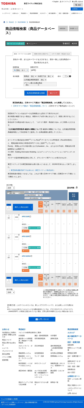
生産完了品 (42, 76)
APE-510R (25, 216)
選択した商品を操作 (21, 207)
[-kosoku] (52, 211)
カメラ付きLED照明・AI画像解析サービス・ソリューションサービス (41, 374)
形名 (22, 54)
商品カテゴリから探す (41, 383)
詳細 (25, 228)
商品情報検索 (34, 13)
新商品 (26, 76)
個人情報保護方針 (31, 402)
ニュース (5, 348)
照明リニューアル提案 (74, 349)
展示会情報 (6, 354)
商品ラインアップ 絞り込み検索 (26, 383)
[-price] (46, 211)
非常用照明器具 (40, 338)
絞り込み (61, 54)
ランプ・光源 (39, 356)
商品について (6, 340)
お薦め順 (40, 203)
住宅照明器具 (39, 353)
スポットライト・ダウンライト (25, 347)
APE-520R (25, 236)
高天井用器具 (39, 346)
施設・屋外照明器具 (41, 335)
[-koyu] (64, 211)
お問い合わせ (78, 1)
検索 (37, 93)
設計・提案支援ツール (74, 357)
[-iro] (69, 211)
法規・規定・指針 (74, 366)
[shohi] (58, 211)
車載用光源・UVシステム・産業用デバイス (58, 365)
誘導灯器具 (54, 338)
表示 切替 (73, 195)
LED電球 (54, 335)
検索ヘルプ (74, 28)
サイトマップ (66, 1)
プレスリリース (7, 351)
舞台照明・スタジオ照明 (57, 372)
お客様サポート (76, 13)
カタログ (42, 13)
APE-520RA (26, 256)
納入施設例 (52, 13)
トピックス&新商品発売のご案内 (30, 332)
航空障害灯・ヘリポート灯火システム (25, 364)
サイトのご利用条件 (9, 404)
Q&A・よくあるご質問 (74, 380)
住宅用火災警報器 (57, 353)
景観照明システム (25, 353)
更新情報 (5, 360)
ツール (26, 231)
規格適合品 (71, 369)
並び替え (9, 191)
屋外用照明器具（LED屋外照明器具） (57, 348)
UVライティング (40, 363)
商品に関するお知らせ (9, 344)
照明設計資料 (72, 353)
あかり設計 (71, 372)
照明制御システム (57, 356)
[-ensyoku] (75, 211)
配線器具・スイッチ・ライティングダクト (25, 358)
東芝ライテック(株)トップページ (12, 402)
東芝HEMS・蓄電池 (25, 371)
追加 (35, 228)
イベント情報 (6, 357)
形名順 (40, 211)
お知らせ (15, 13)
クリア (54, 93)
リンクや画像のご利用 (9, 399)
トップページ (6, 13)
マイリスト (16, 43)
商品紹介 (23, 13)
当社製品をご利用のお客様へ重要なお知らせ (9, 335)
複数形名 (41, 54)
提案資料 (71, 345)
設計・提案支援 (63, 13)
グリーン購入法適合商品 (33, 83)
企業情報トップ (76, 9)
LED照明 (22, 335)
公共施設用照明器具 (31, 80)
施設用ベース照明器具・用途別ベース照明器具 (25, 341)
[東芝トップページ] (9, 3)
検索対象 (62, 28)
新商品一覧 (54, 382)
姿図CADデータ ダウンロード (74, 362)
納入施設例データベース (75, 337)
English (56, 1)
